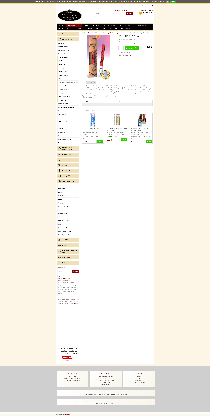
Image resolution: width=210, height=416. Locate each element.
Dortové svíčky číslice (64, 85)
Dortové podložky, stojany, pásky (66, 110)
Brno (97, 403)
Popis (84, 82)
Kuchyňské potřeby (126, 25)
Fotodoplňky (61, 195)
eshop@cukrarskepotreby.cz (121, 10)
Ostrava (101, 403)
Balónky (60, 192)
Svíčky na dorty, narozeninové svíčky (68, 82)
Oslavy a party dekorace (68, 181)
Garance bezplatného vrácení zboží (72, 378)
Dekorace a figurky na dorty (65, 53)
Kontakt (139, 376)
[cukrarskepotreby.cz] (70, 15)
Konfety (60, 210)
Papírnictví (70, 28)
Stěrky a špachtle (62, 121)
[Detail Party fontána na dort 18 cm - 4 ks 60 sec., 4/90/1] (117, 120)
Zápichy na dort (63, 93)
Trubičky (60, 128)
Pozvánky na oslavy (63, 227)
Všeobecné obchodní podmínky (106, 376)
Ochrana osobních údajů (105, 384)
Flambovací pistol (62, 143)
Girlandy (60, 199)
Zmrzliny (106, 25)
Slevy (63, 34)
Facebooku (76, 303)
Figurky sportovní (63, 68)
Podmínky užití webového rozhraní (106, 380)
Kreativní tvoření (62, 213)
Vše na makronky (62, 114)
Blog (139, 384)
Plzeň (118, 394)
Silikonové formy (62, 132)
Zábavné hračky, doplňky (64, 231)
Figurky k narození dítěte (65, 64)
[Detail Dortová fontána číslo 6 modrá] (93, 120)
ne (167, 1)
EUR (144, 5)
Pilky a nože (61, 125)
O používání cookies (105, 382)
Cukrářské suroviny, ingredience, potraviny (68, 148)
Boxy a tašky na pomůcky (64, 139)
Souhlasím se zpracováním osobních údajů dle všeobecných (68, 276)
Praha (85, 394)
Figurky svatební (63, 71)
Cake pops (61, 118)
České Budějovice (92, 394)
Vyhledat (129, 13)
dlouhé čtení (133, 1)
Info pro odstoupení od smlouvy (72, 380)
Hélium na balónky (63, 206)
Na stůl (113, 25)
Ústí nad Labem (124, 394)
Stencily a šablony (63, 75)
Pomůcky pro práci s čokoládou (66, 107)
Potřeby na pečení (67, 154)
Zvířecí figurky (62, 100)
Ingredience (61, 43)
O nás (139, 378)
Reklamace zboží (139, 380)
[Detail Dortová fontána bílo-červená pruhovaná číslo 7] (141, 120)
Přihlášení (143, 10)
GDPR (105, 378)
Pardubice (113, 394)
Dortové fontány (63, 89)
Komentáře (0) (91, 82)
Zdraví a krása (113, 28)
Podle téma (124, 28)
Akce (63, 25)
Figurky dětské (62, 61)
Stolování (64, 165)
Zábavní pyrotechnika (64, 235)
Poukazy (80, 28)
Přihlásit (75, 271)
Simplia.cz (67, 414)
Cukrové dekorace (63, 57)
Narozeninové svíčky (63, 220)
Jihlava (105, 403)
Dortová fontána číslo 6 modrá (91, 128)
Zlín (115, 403)
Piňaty (60, 224)
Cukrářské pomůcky (63, 46)
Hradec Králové (101, 394)
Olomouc (111, 403)
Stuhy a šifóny (62, 78)
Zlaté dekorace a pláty (64, 96)
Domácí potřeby (141, 25)
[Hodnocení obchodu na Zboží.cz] (68, 357)
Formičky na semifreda (64, 135)
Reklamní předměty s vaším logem (96, 28)
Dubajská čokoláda (63, 103)
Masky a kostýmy (62, 217)
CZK (142, 5)
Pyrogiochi (126, 41)
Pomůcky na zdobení (63, 50)
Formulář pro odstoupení (139, 382)
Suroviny (86, 25)
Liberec (107, 394)
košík (148, 13)
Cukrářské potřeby (73, 25)
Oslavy (60, 28)
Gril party (60, 203)
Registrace (150, 10)
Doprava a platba (72, 376)
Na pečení (96, 25)
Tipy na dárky (61, 185)
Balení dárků (61, 188)
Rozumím (173, 1)
